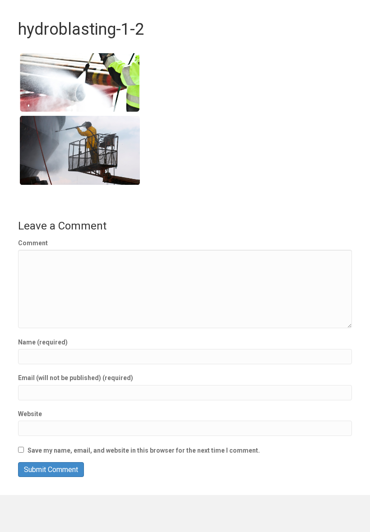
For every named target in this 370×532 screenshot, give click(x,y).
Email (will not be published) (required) (75, 377)
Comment (33, 243)
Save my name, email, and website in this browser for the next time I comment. (144, 450)
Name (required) (43, 342)
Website (30, 413)
